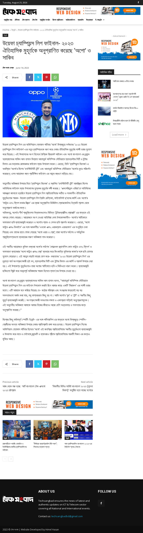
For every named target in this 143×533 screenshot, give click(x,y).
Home (6, 29)
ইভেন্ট (14, 29)
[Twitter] (38, 77)
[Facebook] (138, 3)
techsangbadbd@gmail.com (67, 516)
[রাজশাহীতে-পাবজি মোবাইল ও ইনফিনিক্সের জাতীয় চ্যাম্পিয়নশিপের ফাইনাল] (17, 430)
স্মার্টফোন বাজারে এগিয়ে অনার (123, 81)
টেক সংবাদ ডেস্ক (8, 67)
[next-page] (11, 459)
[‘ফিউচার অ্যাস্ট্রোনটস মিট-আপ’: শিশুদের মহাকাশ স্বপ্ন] (48, 430)
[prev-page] (5, 459)
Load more (118, 134)
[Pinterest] (46, 77)
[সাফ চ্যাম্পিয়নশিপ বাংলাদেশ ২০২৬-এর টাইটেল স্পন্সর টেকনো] (79, 430)
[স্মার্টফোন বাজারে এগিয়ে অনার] (104, 84)
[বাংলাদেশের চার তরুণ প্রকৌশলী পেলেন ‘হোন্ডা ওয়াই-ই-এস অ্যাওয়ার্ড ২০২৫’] (104, 96)
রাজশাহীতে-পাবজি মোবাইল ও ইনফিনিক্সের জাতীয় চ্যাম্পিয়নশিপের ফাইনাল (15, 446)
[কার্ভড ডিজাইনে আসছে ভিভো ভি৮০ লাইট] (104, 111)
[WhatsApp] (55, 77)
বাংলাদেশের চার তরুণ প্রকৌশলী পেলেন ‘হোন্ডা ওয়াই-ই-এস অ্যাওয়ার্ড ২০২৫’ (126, 97)
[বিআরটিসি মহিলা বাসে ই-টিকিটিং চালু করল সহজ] (104, 123)
